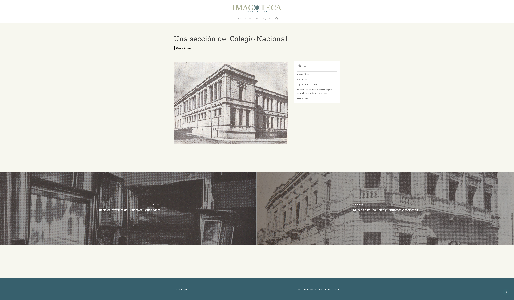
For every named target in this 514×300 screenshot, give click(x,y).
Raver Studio (334, 289)
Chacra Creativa (320, 289)
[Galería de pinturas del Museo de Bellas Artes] (128, 208)
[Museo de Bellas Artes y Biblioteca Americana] (385, 208)
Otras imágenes (183, 48)
